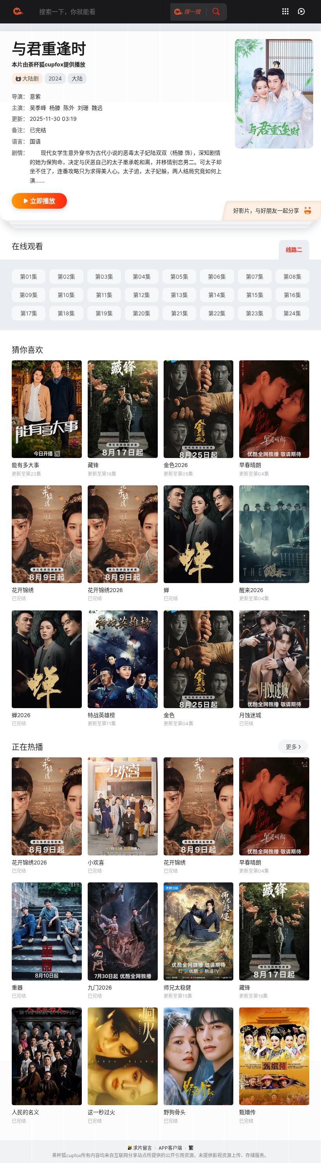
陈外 (68, 107)
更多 (291, 746)
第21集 (179, 313)
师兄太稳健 (177, 987)
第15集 (254, 295)
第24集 (292, 313)
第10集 (66, 295)
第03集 (104, 276)
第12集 (141, 295)
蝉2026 (21, 715)
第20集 (141, 313)
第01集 (28, 276)
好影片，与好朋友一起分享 (266, 210)
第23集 (254, 313)
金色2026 (176, 465)
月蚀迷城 (250, 715)
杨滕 (54, 107)
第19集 (104, 313)
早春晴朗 (250, 465)
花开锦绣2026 (105, 590)
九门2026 (100, 987)
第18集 (66, 313)
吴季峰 (38, 107)
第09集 (29, 295)
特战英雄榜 (101, 715)
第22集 (216, 313)
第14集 (216, 295)
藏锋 (93, 465)
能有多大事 (25, 465)
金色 (169, 715)
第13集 (179, 295)
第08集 (292, 276)
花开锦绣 (23, 590)
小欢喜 (96, 862)
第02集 (66, 276)
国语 (35, 141)
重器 (17, 987)
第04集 (142, 276)
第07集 (254, 276)
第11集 (104, 295)
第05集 (179, 276)
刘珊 (83, 107)
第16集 (292, 295)
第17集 (28, 313)
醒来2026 (251, 590)
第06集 (217, 276)
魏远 (97, 107)
